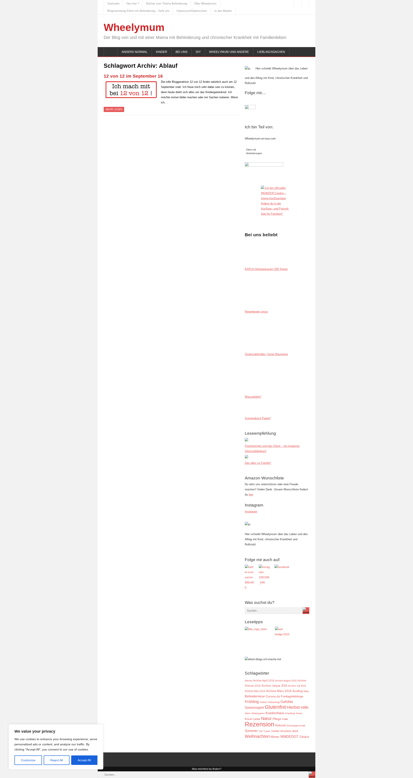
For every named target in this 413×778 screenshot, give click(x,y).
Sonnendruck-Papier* (258, 418)
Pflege (277, 719)
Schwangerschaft (296, 725)
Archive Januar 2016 (274, 685)
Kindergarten (258, 713)
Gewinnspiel (254, 707)
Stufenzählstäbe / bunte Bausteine (266, 354)
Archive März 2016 (279, 691)
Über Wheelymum (205, 3)
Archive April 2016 (263, 680)
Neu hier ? (132, 3)
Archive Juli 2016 (297, 685)
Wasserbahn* (253, 396)
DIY (198, 52)
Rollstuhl (280, 725)
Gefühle (286, 702)
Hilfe (304, 707)
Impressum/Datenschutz (192, 10)
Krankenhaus (275, 713)
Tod (260, 731)
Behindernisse (255, 696)
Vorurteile (285, 731)
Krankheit (290, 713)
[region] (56, 746)
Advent (248, 680)
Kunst (299, 713)
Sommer (251, 731)
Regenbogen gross (256, 311)
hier (251, 494)
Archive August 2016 (286, 680)
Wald (295, 731)
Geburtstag (274, 702)
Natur (266, 718)
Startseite (113, 3)
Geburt (263, 702)
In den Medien (223, 10)
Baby (306, 691)
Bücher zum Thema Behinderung (166, 3)
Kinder (161, 52)
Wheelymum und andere (229, 52)
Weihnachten (257, 736)
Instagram (251, 511)
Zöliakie (304, 736)
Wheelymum (134, 27)
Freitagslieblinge (292, 696)
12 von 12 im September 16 (133, 76)
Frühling (252, 701)
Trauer (266, 731)
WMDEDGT (289, 736)
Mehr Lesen (113, 109)
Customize (28, 760)
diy (278, 696)
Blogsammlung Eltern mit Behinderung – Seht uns (138, 10)
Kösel (248, 719)
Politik (285, 719)
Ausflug (298, 691)
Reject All (56, 760)
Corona (271, 696)
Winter (275, 736)
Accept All (84, 760)
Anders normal (135, 52)
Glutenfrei (275, 707)
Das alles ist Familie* (258, 463)
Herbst (293, 707)
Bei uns (181, 52)
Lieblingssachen (271, 52)
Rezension (259, 724)
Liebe (256, 719)
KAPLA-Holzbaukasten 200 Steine (266, 269)
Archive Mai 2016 (255, 691)
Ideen (248, 713)
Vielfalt (275, 731)
